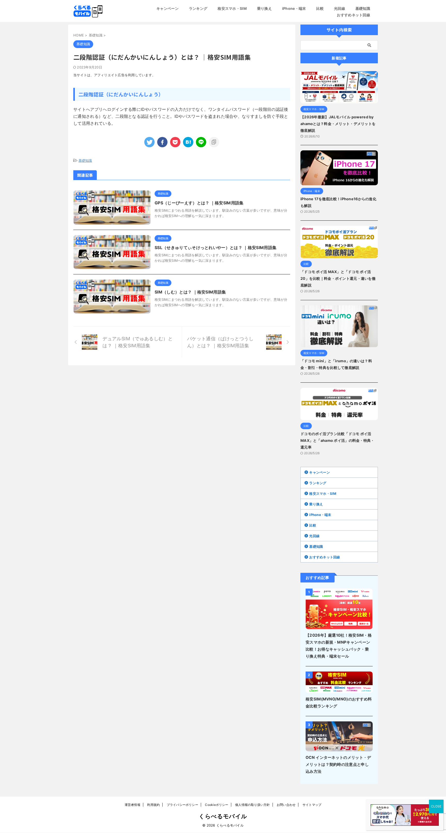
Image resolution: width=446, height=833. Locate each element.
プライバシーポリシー (182, 805)
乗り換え (264, 8)
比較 (320, 8)
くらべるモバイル (223, 816)
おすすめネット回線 (353, 15)
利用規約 (153, 805)
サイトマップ (311, 805)
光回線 (339, 8)
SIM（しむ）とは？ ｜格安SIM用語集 (190, 292)
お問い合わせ (286, 805)
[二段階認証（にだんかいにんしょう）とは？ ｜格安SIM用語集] (188, 142)
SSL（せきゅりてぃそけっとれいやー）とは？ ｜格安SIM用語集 (215, 247)
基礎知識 (362, 8)
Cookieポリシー (216, 805)
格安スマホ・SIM (232, 8)
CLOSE (436, 806)
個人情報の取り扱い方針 (252, 805)
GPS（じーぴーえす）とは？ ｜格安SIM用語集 (199, 202)
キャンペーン (167, 8)
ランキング (198, 8)
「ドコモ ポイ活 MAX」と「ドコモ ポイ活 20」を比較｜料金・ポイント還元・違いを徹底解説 (338, 278)
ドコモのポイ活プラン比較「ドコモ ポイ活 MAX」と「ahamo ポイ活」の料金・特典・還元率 (337, 440)
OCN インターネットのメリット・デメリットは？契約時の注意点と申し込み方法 (338, 764)
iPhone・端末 (294, 8)
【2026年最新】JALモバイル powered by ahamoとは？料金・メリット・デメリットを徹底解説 (338, 124)
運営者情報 (132, 805)
